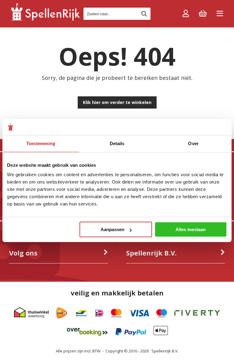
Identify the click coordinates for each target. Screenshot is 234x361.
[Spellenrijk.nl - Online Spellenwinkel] (44, 20)
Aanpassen (112, 229)
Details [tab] (117, 143)
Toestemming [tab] (40, 143)
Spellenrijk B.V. (165, 351)
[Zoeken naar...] (144, 14)
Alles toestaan (191, 229)
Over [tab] (193, 143)
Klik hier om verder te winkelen (117, 102)
